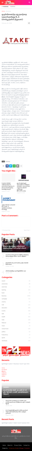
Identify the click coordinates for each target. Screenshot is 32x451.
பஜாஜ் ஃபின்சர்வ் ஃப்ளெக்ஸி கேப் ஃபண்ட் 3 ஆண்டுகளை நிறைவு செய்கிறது (8, 207)
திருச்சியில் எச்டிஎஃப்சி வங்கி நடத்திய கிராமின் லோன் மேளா (17, 263)
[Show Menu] (2, 2)
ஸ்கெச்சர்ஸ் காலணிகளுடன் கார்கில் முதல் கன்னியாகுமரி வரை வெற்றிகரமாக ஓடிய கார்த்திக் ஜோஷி (18, 402)
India (16, 319)
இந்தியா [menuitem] (4, 371)
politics (16, 331)
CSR (16, 304)
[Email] (17, 165)
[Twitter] (10, 165)
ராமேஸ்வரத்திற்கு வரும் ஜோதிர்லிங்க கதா (16, 271)
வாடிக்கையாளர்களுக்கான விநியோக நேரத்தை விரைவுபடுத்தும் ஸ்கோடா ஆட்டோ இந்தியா (17, 255)
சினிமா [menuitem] (3, 376)
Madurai (16, 322)
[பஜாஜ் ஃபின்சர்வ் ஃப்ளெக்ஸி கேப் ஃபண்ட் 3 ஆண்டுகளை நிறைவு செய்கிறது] (8, 199)
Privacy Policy (18, 445)
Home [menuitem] (3, 368)
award (16, 281)
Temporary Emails (14, 448)
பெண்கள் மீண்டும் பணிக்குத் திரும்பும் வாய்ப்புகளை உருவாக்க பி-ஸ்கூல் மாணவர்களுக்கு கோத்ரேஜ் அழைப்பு (8, 186)
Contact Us (26, 445)
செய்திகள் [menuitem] (4, 369)
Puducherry (16, 334)
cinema (16, 301)
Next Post (26, 230)
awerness (16, 286)
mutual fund (16, 328)
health (16, 316)
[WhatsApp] (14, 165)
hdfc (16, 313)
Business (12, 6)
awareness (16, 283)
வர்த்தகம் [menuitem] (4, 374)
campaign (16, 298)
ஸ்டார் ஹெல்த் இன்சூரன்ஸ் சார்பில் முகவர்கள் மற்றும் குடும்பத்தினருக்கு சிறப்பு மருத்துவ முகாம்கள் (17, 411)
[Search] (29, 2)
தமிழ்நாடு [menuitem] (4, 373)
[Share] (29, 23)
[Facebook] (7, 165)
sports (16, 337)
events (16, 310)
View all (28, 171)
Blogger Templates (25, 448)
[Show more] (21, 165)
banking (16, 289)
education (16, 307)
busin (16, 292)
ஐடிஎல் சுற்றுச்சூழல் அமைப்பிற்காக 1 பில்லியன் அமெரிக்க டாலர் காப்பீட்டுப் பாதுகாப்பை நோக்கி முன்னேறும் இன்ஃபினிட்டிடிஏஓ (23, 187)
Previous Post (6, 230)
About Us (9, 445)
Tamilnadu (16, 340)
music (16, 325)
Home (3, 11)
